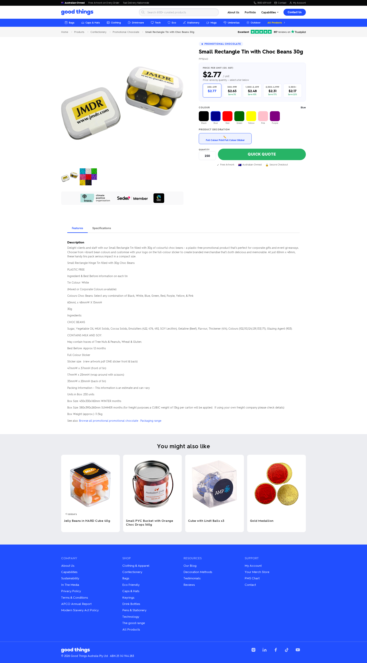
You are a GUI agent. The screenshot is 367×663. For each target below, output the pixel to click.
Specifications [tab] (101, 228)
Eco (174, 22)
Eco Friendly (131, 585)
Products (79, 32)
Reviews (189, 585)
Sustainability (70, 578)
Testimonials (192, 578)
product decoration (214, 129)
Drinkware (138, 22)
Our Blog (190, 565)
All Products (274, 22)
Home (64, 32)
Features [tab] (77, 228)
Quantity (204, 150)
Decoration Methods (198, 572)
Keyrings (128, 597)
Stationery (193, 22)
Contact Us (295, 12)
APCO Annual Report (76, 604)
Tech (158, 22)
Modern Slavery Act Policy (80, 610)
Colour (252, 107)
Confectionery (98, 32)
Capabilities (268, 12)
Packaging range (150, 420)
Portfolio (250, 12)
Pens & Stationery (134, 610)
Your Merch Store (257, 572)
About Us (233, 12)
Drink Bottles (131, 604)
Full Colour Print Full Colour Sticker (225, 138)
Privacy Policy (71, 591)
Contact (282, 3)
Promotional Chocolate (126, 32)
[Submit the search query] (143, 12)
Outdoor (256, 22)
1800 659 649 (264, 3)
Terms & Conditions (74, 597)
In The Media (70, 585)
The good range (133, 623)
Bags (71, 22)
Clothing (116, 22)
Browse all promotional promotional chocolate (108, 420)
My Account (299, 3)
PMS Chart (252, 578)
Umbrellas (234, 22)
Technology (130, 616)
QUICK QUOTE (262, 154)
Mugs (213, 22)
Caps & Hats (92, 22)
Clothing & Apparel (135, 565)
